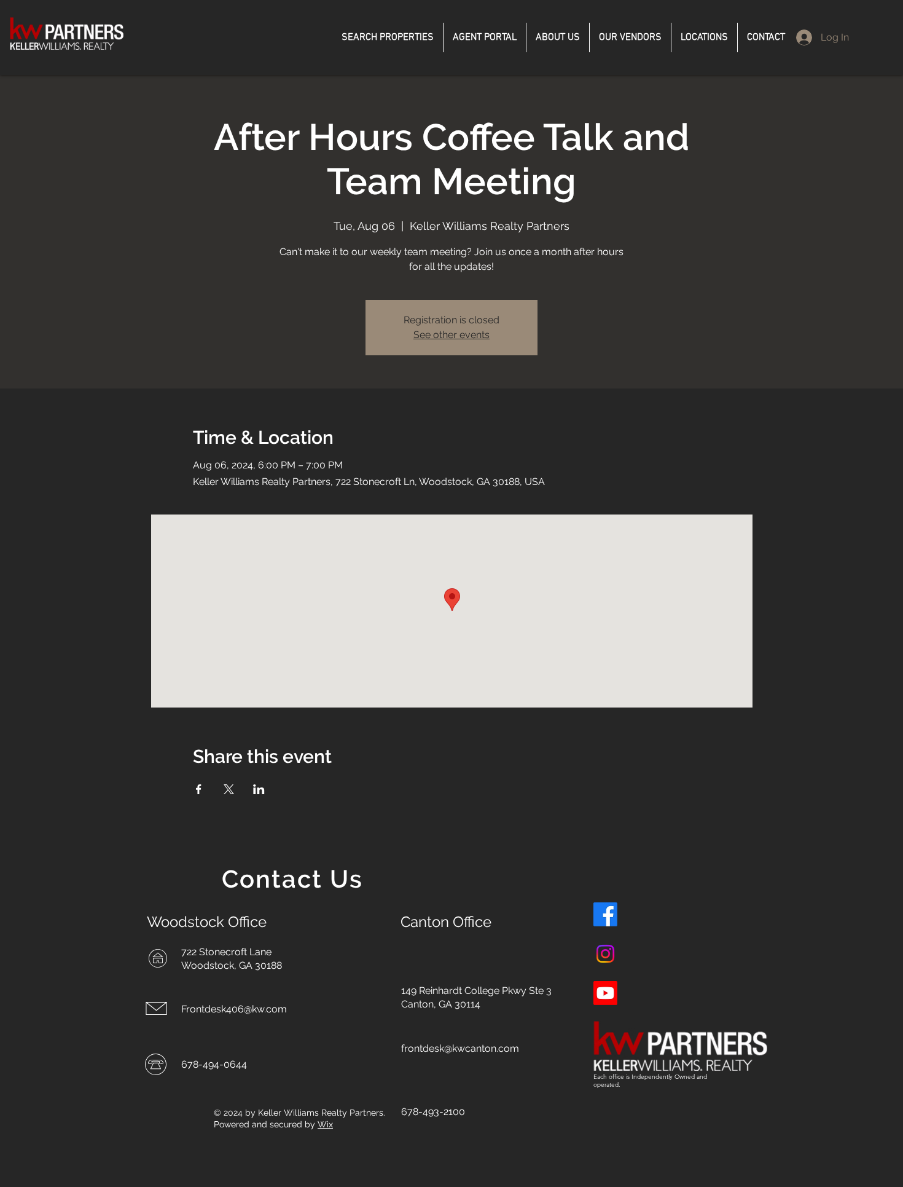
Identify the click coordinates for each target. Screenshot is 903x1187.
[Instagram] (605, 954)
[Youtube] (605, 993)
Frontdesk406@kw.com (234, 1009)
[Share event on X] (229, 789)
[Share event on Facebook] (199, 789)
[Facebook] (605, 914)
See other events (451, 335)
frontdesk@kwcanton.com (460, 1048)
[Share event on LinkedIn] (259, 789)
